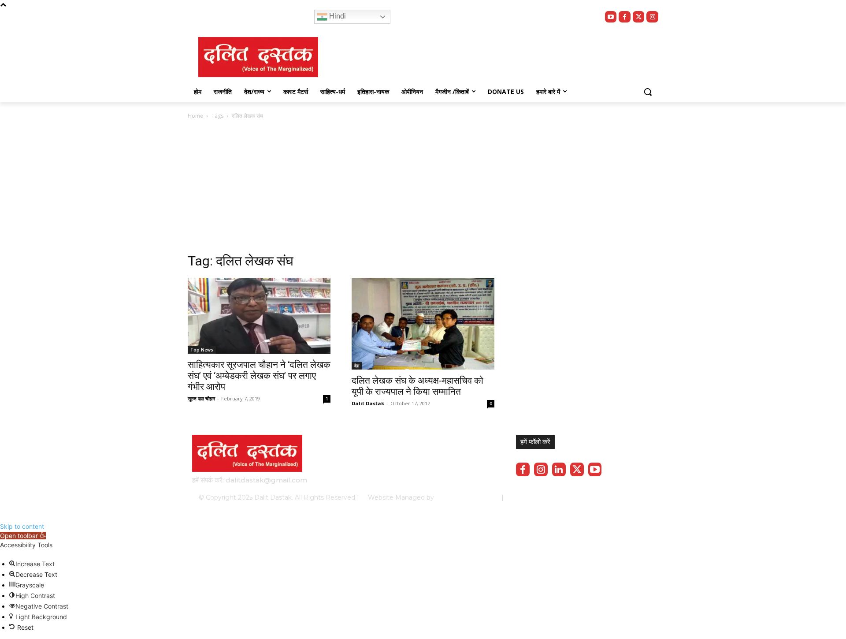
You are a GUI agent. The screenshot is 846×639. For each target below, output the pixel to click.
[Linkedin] (559, 469)
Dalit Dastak (368, 403)
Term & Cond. (588, 497)
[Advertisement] (341, 191)
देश (356, 365)
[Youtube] (611, 17)
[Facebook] (625, 17)
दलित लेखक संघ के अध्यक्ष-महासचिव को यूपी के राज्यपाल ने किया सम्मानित (417, 386)
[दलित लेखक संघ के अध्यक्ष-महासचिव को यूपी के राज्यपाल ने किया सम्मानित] (423, 324)
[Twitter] (639, 17)
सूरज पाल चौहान (201, 398)
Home (195, 116)
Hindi (336, 16)
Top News (201, 350)
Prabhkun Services (465, 497)
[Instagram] (652, 17)
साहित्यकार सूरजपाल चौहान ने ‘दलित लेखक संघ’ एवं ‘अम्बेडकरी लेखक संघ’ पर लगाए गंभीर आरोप (259, 375)
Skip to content (22, 526)
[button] (647, 91)
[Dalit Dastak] (258, 57)
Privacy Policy (540, 497)
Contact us (631, 497)
